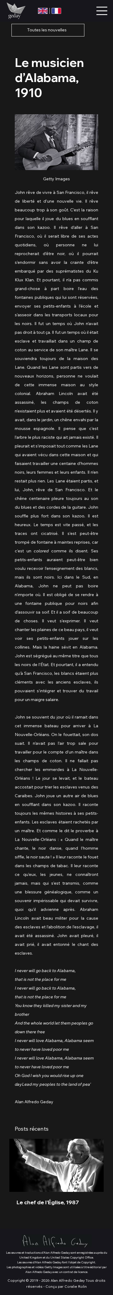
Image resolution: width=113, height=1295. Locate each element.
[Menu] (102, 10)
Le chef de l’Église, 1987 (48, 1202)
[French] (56, 11)
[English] (42, 11)
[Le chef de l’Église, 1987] (56, 1165)
